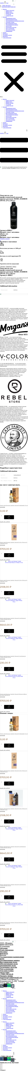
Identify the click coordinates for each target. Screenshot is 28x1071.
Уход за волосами (10, 28)
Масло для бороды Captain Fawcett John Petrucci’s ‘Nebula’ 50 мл (13, 543)
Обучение (5, 33)
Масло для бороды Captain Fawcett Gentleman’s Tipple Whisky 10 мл (13, 657)
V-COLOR (8, 14)
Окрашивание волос (11, 18)
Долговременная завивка (12, 24)
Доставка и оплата (7, 35)
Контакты (5, 36)
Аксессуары (9, 26)
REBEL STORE (9, 13)
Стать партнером (7, 37)
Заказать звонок (6, 976)
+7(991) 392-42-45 (6, 974)
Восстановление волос (11, 23)
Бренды (5, 9)
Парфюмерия (9, 31)
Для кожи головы (10, 22)
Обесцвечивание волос (11, 19)
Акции (4, 32)
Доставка (3, 952)
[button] (14, 68)
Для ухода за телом (10, 30)
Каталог (5, 17)
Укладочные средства (11, 27)
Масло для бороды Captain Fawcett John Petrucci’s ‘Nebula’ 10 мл (13, 581)
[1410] (9, 517)
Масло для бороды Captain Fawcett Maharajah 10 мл (14, 505)
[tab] (2, 266)
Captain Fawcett (9, 15)
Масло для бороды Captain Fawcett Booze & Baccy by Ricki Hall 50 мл (13, 695)
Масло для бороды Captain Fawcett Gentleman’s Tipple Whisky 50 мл (13, 619)
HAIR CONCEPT (10, 10)
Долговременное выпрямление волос (15, 20)
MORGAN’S (9, 11)
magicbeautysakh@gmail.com (11, 978)
